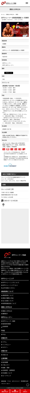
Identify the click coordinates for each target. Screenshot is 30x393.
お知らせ (5, 355)
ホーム (2, 14)
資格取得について (8, 295)
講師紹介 (5, 313)
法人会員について (8, 301)
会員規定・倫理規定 (8, 370)
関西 (17, 14)
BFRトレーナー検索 (8, 321)
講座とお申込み (10, 14)
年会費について (7, 373)
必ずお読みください (8, 288)
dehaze (26, 3)
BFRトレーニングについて (10, 282)
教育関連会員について (9, 303)
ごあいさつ (5, 365)
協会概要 (5, 362)
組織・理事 (5, 367)
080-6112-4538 (11, 201)
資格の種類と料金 (8, 298)
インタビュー (6, 344)
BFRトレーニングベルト (10, 285)
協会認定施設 (6, 324)
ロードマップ (6, 376)
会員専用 (5, 326)
